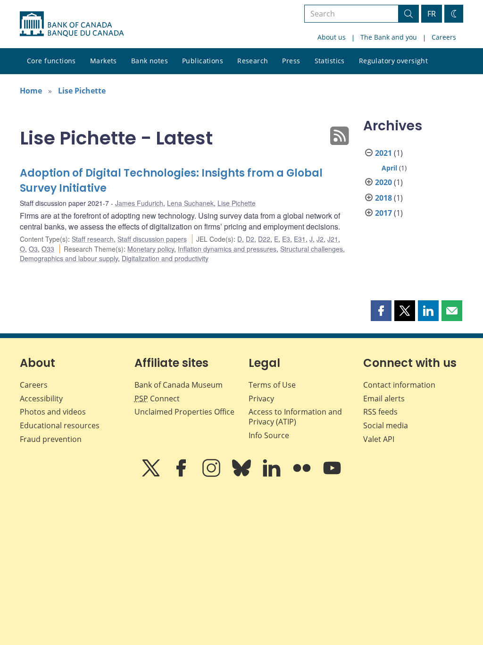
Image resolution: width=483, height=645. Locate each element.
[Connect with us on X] (152, 474)
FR (431, 13)
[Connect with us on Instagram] (212, 474)
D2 (250, 239)
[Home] (72, 24)
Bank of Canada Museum (178, 385)
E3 (286, 239)
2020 (383, 182)
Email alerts (384, 398)
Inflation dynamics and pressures (227, 249)
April (389, 167)
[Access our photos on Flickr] (303, 474)
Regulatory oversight (393, 60)
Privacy (261, 398)
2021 (383, 153)
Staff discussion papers (152, 239)
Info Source (269, 435)
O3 (33, 249)
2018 (383, 198)
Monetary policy (150, 249)
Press (291, 60)
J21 (332, 239)
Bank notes (149, 60)
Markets (103, 60)
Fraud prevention (51, 439)
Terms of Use (272, 385)
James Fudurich (139, 203)
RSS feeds (380, 412)
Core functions (51, 60)
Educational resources (60, 425)
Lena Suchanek (190, 203)
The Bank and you (388, 37)
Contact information (399, 385)
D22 (264, 239)
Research (252, 60)
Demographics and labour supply (69, 258)
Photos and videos (53, 412)
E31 (300, 239)
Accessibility (41, 398)
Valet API (378, 439)
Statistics (330, 60)
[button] (381, 310)
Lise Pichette (82, 90)
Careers (444, 37)
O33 (48, 249)
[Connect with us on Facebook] (182, 474)
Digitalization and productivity (165, 258)
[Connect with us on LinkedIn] (273, 474)
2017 (383, 213)
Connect (157, 398)
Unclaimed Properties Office (184, 412)
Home (31, 90)
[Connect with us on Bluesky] (242, 474)
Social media (385, 425)
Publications (202, 60)
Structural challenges (311, 249)
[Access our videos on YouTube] (332, 474)
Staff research (93, 239)
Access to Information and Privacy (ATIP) (295, 417)
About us (331, 37)
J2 (320, 239)
